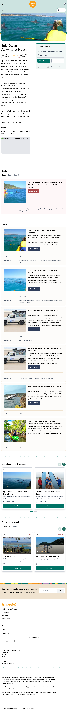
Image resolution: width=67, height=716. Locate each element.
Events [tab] (14, 526)
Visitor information (8, 663)
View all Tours (8, 10)
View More (17, 506)
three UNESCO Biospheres (43, 692)
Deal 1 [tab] (4, 175)
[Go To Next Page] (60, 28)
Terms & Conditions (19, 712)
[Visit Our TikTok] (15, 641)
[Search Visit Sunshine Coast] (61, 4)
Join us (33, 694)
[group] (17, 488)
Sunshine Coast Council (41, 687)
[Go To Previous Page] (59, 464)
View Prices (58, 61)
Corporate (5, 652)
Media (4, 661)
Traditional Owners (31, 677)
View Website (43, 61)
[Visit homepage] (32, 4)
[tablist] (33, 175)
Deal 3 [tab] (16, 175)
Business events (7, 657)
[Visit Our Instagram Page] (7, 641)
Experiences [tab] (6, 526)
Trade (4, 659)
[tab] (31, 511)
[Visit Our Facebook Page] (3, 641)
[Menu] (2, 4)
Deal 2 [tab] (10, 175)
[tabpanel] (33, 196)
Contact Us (30, 712)
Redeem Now (33, 191)
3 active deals (24, 55)
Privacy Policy (6, 712)
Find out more (34, 248)
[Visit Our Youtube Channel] (11, 641)
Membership (6, 655)
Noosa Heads (45, 46)
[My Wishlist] (65, 4)
